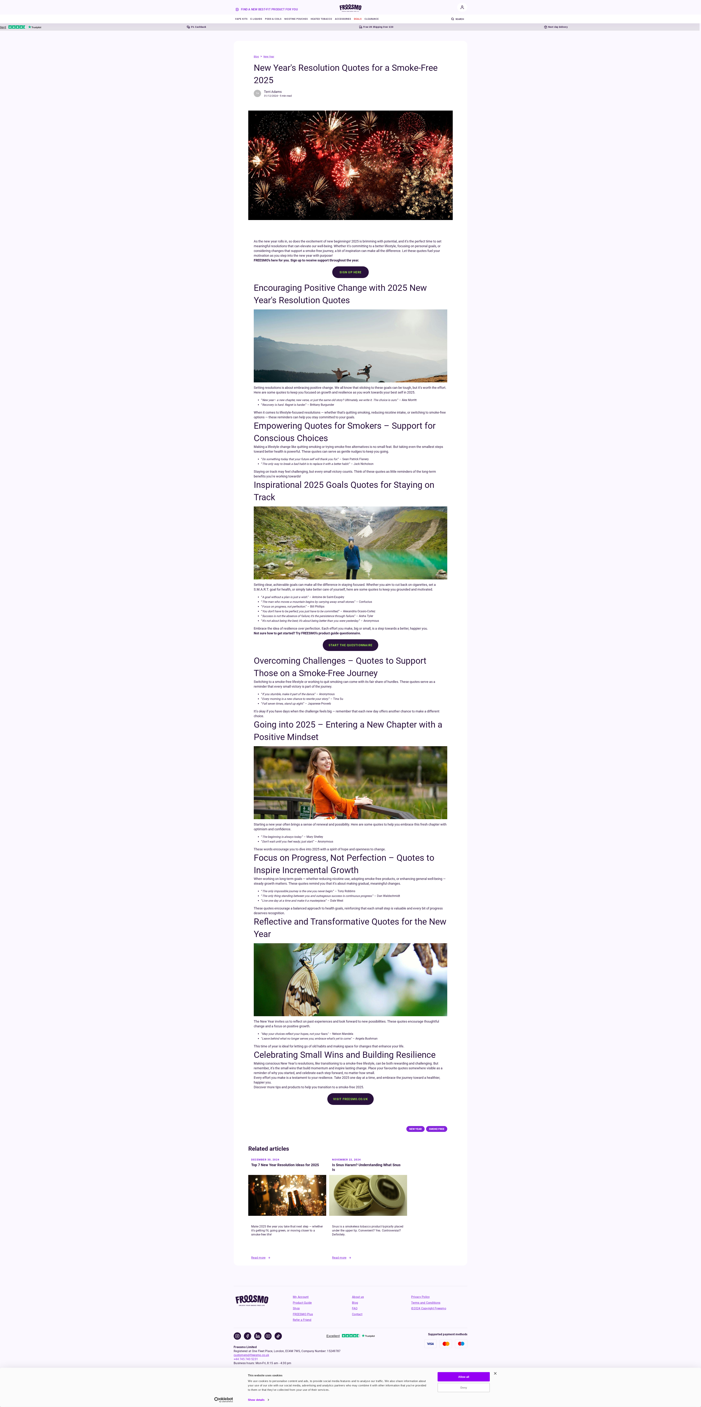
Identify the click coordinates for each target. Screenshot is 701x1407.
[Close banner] (495, 1373)
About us (358, 1297)
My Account (301, 1297)
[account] (462, 7)
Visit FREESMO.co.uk (350, 1099)
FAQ (354, 1308)
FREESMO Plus (303, 1314)
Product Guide (302, 1302)
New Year (268, 56)
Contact (357, 1314)
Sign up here (350, 272)
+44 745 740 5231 (246, 1359)
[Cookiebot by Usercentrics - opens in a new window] (224, 1400)
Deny (463, 1387)
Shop (296, 1308)
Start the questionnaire (351, 645)
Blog (256, 56)
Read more (258, 1257)
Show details (256, 1399)
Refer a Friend (302, 1320)
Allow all (463, 1376)
